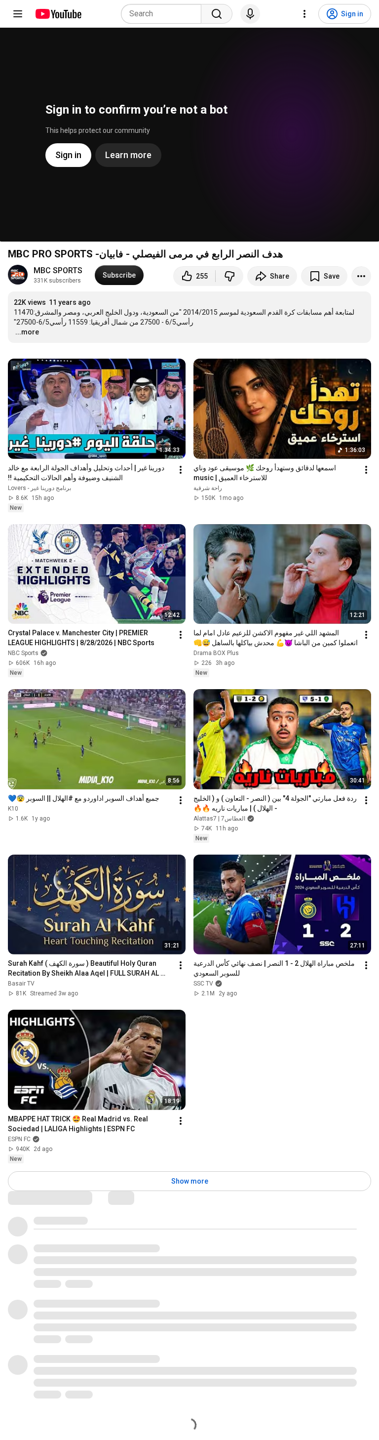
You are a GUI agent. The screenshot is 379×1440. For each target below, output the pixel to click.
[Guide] (18, 14)
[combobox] (164, 14)
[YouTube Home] (58, 14)
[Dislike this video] (229, 276)
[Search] (216, 14)
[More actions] (361, 276)
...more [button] (27, 332)
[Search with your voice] (250, 14)
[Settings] (304, 14)
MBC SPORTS (58, 270)
